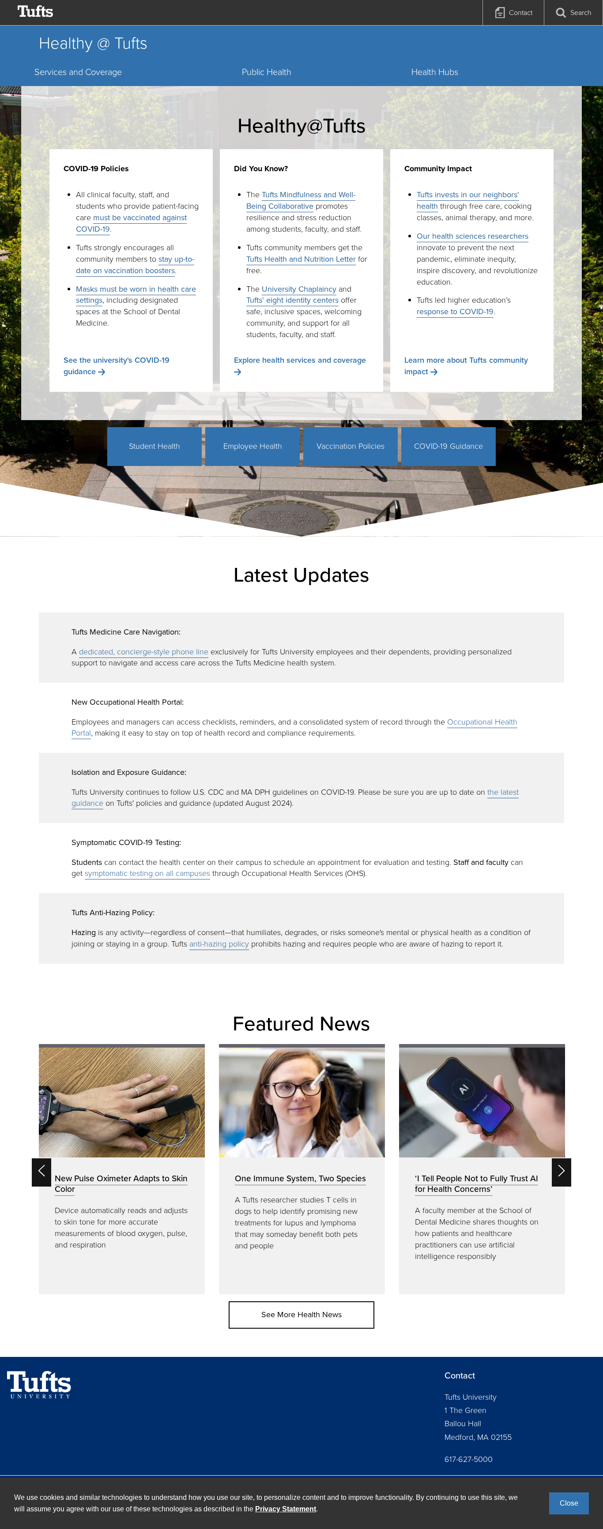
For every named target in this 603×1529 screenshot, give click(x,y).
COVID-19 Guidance (448, 446)
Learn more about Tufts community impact (466, 365)
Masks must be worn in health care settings (136, 294)
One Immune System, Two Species (300, 1178)
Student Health (154, 446)
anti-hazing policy (219, 944)
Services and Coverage (78, 72)
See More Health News (301, 1314)
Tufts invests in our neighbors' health (468, 200)
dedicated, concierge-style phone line (143, 651)
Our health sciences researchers (472, 236)
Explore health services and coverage (300, 360)
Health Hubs (434, 72)
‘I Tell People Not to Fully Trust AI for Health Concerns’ (476, 1183)
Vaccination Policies (350, 446)
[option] (122, 1169)
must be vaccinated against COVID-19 (131, 223)
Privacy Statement (285, 1509)
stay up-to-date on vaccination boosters (135, 264)
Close (569, 1503)
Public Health (266, 72)
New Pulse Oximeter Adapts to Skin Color (121, 1183)
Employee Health (252, 446)
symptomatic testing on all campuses (147, 873)
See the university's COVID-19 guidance (117, 365)
